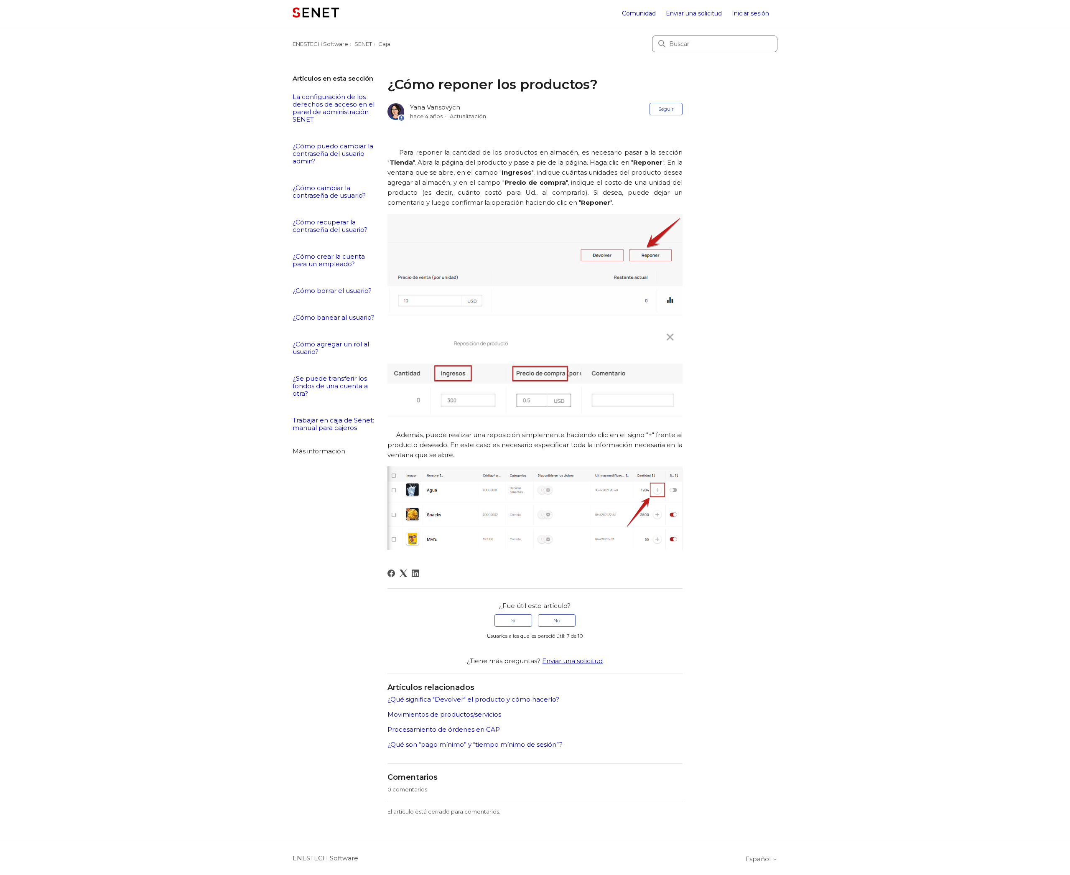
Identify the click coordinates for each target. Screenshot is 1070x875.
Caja (384, 44)
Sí (513, 620)
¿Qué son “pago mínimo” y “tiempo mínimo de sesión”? (475, 744)
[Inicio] (316, 14)
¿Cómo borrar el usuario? (332, 291)
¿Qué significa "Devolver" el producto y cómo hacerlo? (473, 699)
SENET (363, 44)
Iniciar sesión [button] (750, 13)
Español (758, 858)
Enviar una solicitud (694, 13)
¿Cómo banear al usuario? (333, 317)
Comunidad (639, 13)
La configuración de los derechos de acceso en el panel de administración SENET (333, 108)
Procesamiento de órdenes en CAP (443, 729)
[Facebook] (391, 573)
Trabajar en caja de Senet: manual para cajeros (333, 424)
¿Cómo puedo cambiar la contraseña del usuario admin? (333, 153)
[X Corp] (403, 573)
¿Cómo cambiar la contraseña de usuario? (329, 191)
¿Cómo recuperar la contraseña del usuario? (330, 226)
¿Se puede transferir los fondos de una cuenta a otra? (330, 386)
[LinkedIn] (415, 573)
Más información (319, 451)
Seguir (666, 109)
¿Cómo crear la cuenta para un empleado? (329, 260)
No (556, 620)
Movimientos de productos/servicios (444, 714)
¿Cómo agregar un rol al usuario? (331, 348)
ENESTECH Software (320, 44)
